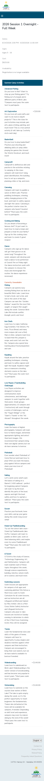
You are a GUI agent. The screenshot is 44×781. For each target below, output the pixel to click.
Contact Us (38, 746)
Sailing (7, 475)
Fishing (7, 285)
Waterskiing (9, 685)
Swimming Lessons (12, 582)
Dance (7, 246)
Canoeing (8, 187)
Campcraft (9, 162)
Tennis (7, 629)
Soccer (7, 508)
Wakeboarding (10, 662)
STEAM (8, 554)
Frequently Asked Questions (31, 756)
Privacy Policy (37, 749)
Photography (10, 424)
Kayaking (8, 355)
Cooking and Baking (12, 221)
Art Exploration (11, 111)
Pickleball (8, 452)
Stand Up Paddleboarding (15, 526)
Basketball (9, 139)
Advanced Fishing (11, 89)
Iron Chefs (8, 321)
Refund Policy (37, 753)
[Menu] (4, 16)
